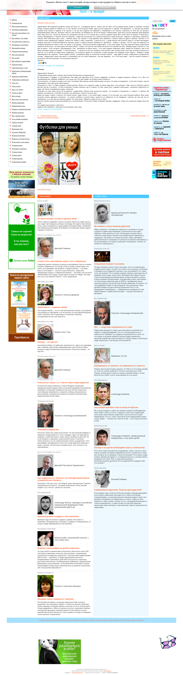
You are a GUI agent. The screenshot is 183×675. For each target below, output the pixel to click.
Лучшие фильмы (17, 158)
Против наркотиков (100, 468)
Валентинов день (17, 129)
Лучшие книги (16, 155)
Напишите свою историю (46, 23)
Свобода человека (17, 122)
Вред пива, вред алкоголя (20, 99)
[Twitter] (39, 62)
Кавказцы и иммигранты (20, 76)
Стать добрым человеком (20, 119)
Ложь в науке (16, 86)
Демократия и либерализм (20, 80)
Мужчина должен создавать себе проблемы (58, 516)
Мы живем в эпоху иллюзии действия (112, 226)
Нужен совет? (44, 18)
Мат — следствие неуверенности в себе (113, 327)
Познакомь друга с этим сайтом (161, 37)
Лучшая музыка (17, 152)
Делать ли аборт (42, 201)
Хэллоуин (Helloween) (19, 132)
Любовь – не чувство (47, 342)
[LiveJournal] (46, 62)
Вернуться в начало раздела (47, 117)
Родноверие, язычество (101, 248)
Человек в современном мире (21, 109)
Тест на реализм (158, 28)
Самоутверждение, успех (20, 68)
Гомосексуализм (17, 64)
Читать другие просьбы (166, 80)
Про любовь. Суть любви (45, 281)
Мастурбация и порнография (46, 529)
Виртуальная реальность (102, 201)
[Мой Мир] (43, 62)
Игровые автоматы (18, 112)
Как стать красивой (18, 55)
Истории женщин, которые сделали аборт (57, 219)
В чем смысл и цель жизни (20, 142)
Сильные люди (16, 126)
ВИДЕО (14, 20)
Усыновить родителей (48, 429)
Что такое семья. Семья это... (46, 356)
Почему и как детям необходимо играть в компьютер (119, 448)
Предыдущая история (49, 115)
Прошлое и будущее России (21, 139)
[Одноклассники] (41, 62)
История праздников (18, 135)
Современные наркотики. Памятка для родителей (117, 490)
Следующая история (138, 115)
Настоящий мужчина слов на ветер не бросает (116, 407)
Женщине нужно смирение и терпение (55, 599)
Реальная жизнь (17, 23)
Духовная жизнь (17, 145)
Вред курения (16, 96)
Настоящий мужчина (44, 492)
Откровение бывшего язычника (109, 264)
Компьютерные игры (100, 426)
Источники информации (20, 30)
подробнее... (170, 54)
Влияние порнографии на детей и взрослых (58, 548)
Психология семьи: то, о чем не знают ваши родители (63, 383)
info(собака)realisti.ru (77, 672)
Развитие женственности (45, 572)
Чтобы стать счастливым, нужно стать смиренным (61, 261)
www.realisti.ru (107, 671)
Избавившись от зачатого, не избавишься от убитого (119, 366)
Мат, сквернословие (100, 298)
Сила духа (15, 83)
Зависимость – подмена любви (52, 307)
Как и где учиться (17, 89)
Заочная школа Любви (19, 162)
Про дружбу (15, 58)
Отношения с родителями (45, 401)
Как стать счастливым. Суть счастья (49, 235)
